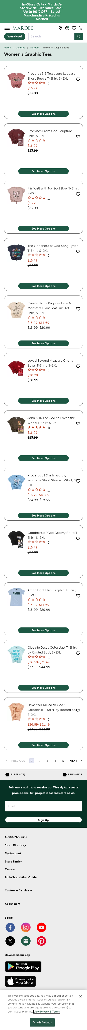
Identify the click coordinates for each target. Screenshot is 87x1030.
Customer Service (17, 890)
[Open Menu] (7, 28)
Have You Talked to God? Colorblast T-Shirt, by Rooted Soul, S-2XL (53, 709)
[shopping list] (74, 28)
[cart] (81, 28)
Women (34, 47)
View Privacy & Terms (47, 1011)
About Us (11, 903)
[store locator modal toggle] (60, 28)
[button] (42, 891)
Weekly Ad (14, 36)
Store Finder (13, 861)
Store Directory (15, 845)
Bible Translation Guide (21, 877)
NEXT (73, 760)
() (49, 83)
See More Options (43, 113)
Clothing (20, 47)
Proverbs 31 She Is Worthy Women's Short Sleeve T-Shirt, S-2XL (52, 480)
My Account (13, 853)
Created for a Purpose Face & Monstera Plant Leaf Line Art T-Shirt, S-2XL (50, 308)
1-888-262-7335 (16, 837)
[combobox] (51, 36)
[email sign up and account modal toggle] (67, 28)
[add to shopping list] (78, 79)
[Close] (80, 996)
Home (7, 47)
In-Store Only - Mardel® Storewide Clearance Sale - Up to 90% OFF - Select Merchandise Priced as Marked (42, 11)
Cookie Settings (42, 1022)
